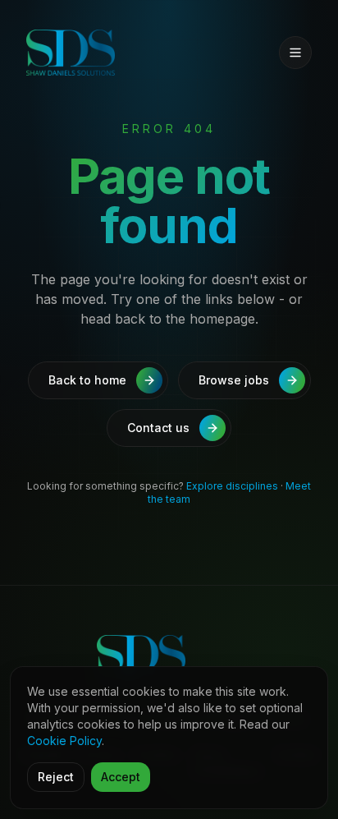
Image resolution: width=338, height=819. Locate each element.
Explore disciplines (232, 486)
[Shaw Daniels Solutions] (98, 52)
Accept (120, 777)
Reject (56, 777)
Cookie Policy (64, 741)
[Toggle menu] (295, 52)
